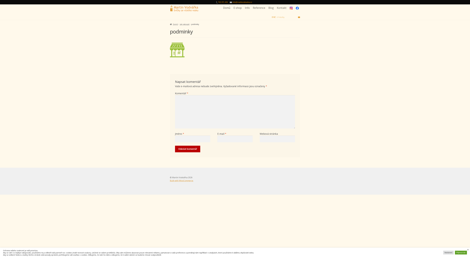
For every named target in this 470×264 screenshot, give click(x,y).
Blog (271, 8)
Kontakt (282, 8)
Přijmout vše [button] (460, 252)
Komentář (181, 93)
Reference (259, 8)
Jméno (179, 133)
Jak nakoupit (184, 24)
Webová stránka (269, 133)
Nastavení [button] (448, 252)
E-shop (238, 8)
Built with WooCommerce (181, 180)
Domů (226, 8)
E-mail (221, 133)
